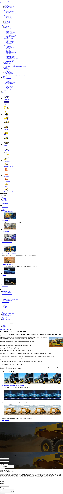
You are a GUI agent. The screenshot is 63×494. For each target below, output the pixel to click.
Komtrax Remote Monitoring (8, 38)
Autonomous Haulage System (7, 264)
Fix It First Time (8, 28)
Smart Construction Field (9, 61)
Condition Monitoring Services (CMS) (11, 35)
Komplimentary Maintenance (10, 30)
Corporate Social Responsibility (6, 315)
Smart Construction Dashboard (10, 57)
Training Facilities (8, 53)
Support (3, 25)
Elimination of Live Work (9, 33)
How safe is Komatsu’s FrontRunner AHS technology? (14, 65)
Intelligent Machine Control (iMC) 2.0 (11, 56)
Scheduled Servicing (9, 31)
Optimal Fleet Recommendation (10, 36)
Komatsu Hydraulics (7, 22)
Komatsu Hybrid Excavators (8, 72)
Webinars (5, 307)
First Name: (2, 481)
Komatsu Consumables (7, 15)
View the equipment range (10, 70)
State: (1, 486)
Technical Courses (8, 51)
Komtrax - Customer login (10, 41)
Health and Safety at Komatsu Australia (8, 313)
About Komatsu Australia (7, 294)
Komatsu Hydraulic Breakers (10, 11)
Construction (4, 197)
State (1, 462)
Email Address (2, 460)
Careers (3, 77)
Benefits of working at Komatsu (10, 82)
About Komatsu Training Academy (11, 52)
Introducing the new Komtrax (10, 40)
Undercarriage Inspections (10, 9)
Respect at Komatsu (9, 80)
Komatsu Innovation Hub (7, 63)
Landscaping (4, 199)
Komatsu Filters (8, 16)
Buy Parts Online (6, 5)
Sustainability (4, 314)
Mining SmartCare (6, 62)
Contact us (7, 85)
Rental (3, 209)
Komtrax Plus (6, 68)
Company (3, 76)
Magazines (5, 306)
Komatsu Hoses (8, 17)
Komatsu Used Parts (7, 21)
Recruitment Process (9, 87)
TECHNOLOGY (5, 329)
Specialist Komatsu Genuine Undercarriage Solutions (13, 8)
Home (3, 324)
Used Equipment (4, 208)
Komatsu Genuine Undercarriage (9, 7)
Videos (5, 305)
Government (4, 198)
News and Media (5, 302)
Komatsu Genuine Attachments (8, 10)
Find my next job (6, 84)
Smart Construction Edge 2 (10, 60)
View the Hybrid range (9, 73)
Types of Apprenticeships (9, 86)
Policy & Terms (8, 48)
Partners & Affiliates (5, 317)
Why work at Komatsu (7, 78)
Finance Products (8, 46)
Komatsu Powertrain (7, 23)
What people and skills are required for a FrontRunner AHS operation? (16, 66)
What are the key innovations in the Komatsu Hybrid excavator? (15, 75)
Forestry (3, 210)
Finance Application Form (10, 47)
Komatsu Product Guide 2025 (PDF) (7, 211)
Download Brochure (9, 43)
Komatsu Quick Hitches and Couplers (11, 13)
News (3, 327)
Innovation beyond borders (8, 300)
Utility (3, 202)
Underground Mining (5, 207)
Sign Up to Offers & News (6, 319)
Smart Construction (7, 55)
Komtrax (5, 67)
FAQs (7, 88)
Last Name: (2, 483)
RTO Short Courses (9, 50)
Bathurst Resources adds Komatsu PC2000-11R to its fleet (13, 416)
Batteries (7, 20)
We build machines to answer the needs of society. (11, 299)
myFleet (7, 37)
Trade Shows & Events (6, 309)
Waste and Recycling (5, 203)
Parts (3, 4)
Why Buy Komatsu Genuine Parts (9, 6)
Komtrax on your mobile (9, 42)
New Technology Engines (6, 291)
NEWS (1, 329)
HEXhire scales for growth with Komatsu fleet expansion (13, 385)
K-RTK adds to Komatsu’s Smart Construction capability (13, 400)
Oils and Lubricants (9, 18)
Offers (3, 318)
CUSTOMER (7, 420)
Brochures (5, 304)
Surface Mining (4, 200)
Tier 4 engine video (9, 71)
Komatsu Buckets (8, 12)
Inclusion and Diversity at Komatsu (9, 89)
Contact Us (3, 312)
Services (5, 27)
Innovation (7, 81)
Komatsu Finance (6, 45)
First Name (2, 457)
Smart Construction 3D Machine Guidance (12, 58)
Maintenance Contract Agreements (11, 32)
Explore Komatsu (5, 297)
